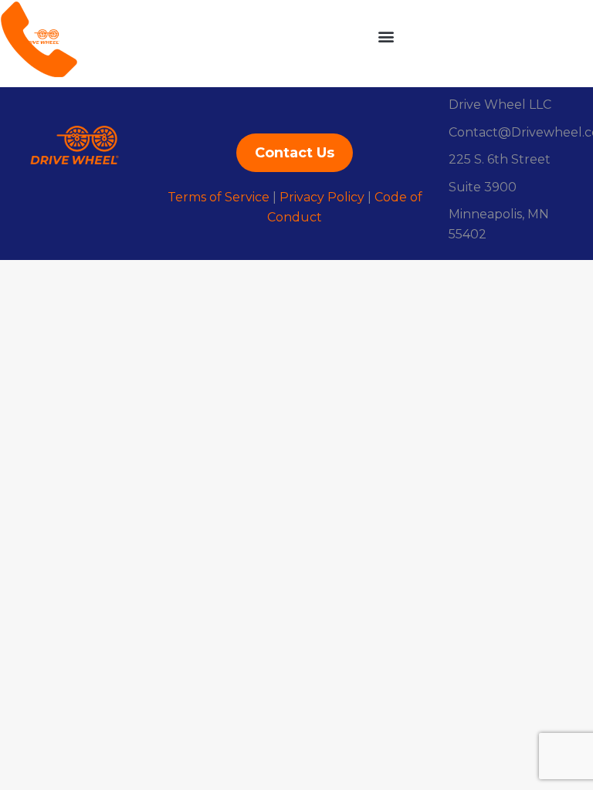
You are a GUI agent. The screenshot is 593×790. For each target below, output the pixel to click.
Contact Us (294, 152)
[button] (385, 36)
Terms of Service (218, 197)
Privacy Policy (322, 197)
